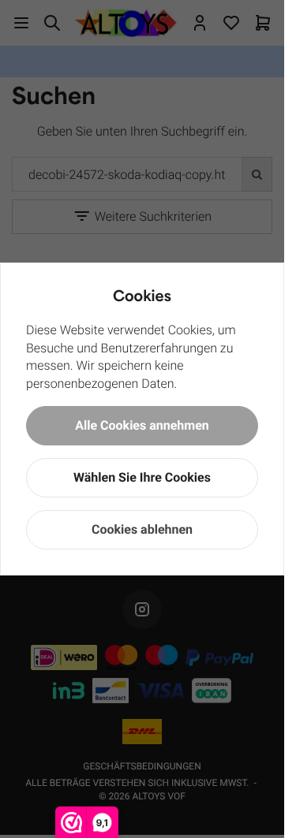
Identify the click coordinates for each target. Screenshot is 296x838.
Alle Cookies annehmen (142, 425)
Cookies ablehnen (142, 529)
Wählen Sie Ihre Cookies (142, 477)
